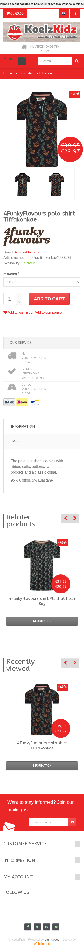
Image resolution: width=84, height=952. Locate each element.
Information (23, 426)
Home (8, 73)
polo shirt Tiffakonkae (36, 73)
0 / (17, 13)
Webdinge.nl (42, 943)
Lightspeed (52, 939)
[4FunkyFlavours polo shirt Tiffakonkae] (24, 184)
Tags (15, 441)
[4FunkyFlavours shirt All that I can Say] (42, 565)
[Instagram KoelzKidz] (56, 926)
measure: (11, 273)
